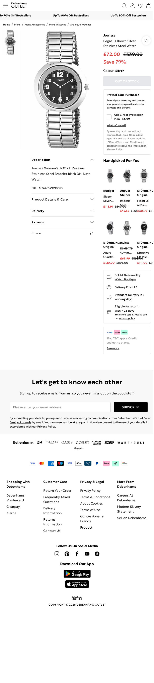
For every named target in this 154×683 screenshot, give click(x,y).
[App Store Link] (77, 579)
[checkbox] (127, 117)
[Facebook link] (77, 553)
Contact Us (52, 531)
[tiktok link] (97, 553)
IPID (109, 142)
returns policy (127, 318)
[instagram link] (57, 553)
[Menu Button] (5, 5)
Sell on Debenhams (131, 518)
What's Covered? (116, 125)
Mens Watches (57, 24)
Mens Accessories (35, 24)
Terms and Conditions (129, 142)
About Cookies (91, 503)
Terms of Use (90, 510)
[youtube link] (87, 553)
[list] (60, 90)
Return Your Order (57, 490)
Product (86, 527)
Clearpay (13, 507)
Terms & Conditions (95, 497)
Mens (17, 24)
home (6, 24)
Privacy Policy (90, 490)
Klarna (11, 513)
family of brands (20, 422)
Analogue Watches (80, 24)
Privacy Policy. (46, 426)
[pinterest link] (67, 553)
